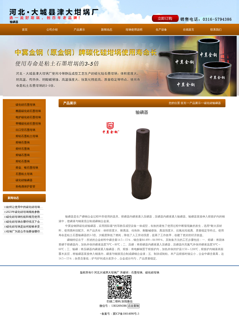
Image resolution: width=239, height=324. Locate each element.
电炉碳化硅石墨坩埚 (28, 117)
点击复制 (133, 305)
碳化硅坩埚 (152, 272)
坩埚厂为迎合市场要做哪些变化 (25, 231)
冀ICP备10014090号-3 (126, 313)
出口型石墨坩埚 (25, 129)
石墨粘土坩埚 (24, 174)
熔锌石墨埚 (23, 148)
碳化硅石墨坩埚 (25, 104)
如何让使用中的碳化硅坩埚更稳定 (25, 207)
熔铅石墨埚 (23, 161)
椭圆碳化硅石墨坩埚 (28, 111)
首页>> (185, 103)
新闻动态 (106, 29)
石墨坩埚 (136, 272)
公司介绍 (52, 29)
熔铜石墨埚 (23, 142)
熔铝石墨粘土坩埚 (27, 136)
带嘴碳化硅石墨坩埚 (28, 123)
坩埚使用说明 (134, 29)
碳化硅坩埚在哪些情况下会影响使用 (25, 221)
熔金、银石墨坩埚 (27, 167)
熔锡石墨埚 (23, 155)
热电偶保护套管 (25, 186)
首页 (25, 29)
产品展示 (79, 29)
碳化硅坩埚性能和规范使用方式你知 (25, 216)
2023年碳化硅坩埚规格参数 (23, 212)
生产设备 (161, 29)
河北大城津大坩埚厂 (106, 272)
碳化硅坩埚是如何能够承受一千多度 (25, 226)
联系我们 (215, 29)
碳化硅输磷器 (24, 180)
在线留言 (188, 29)
